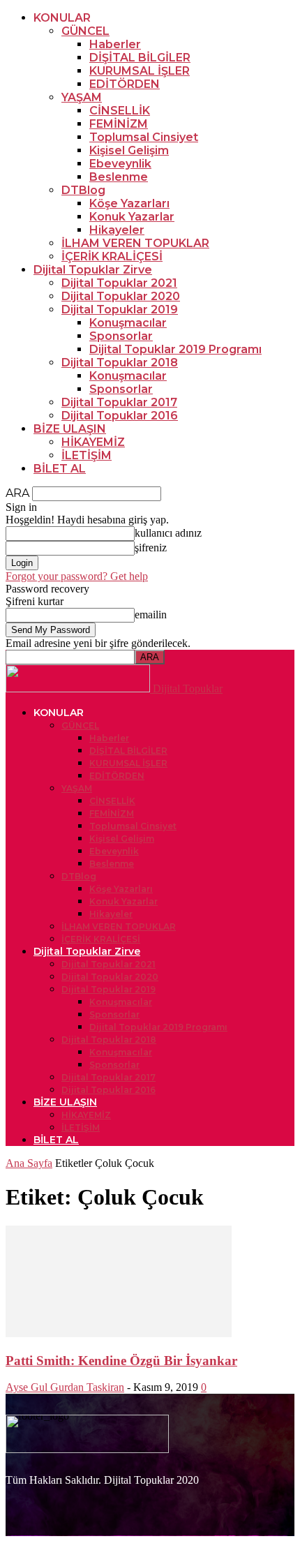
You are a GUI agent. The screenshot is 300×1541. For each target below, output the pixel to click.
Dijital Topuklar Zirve (92, 269)
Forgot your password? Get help (77, 576)
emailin (151, 614)
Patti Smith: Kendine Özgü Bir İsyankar (121, 1360)
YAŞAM (81, 97)
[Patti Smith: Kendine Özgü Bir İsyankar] (119, 1333)
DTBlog (83, 190)
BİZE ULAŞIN (69, 429)
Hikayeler (116, 230)
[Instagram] (64, 1493)
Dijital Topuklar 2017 (119, 402)
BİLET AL (59, 468)
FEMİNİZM (118, 124)
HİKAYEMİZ (93, 442)
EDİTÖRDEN (124, 84)
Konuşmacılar (128, 322)
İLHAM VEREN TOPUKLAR (135, 243)
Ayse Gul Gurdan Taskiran (65, 1387)
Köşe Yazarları (129, 203)
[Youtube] (148, 1493)
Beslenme (118, 177)
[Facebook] (23, 1493)
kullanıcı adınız (168, 533)
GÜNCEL (85, 31)
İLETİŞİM (86, 455)
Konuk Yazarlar (131, 216)
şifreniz (151, 547)
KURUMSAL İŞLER (139, 70)
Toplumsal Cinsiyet (143, 137)
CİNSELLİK (119, 110)
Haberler (115, 44)
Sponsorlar (121, 336)
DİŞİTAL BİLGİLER (139, 57)
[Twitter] (106, 1493)
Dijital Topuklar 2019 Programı (175, 349)
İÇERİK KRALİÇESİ (112, 256)
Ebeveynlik (120, 163)
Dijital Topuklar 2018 (119, 362)
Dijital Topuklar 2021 (119, 283)
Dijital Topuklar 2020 (120, 296)
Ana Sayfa (29, 1163)
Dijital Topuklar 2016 (119, 415)
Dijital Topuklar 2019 (119, 309)
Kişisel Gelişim (129, 150)
